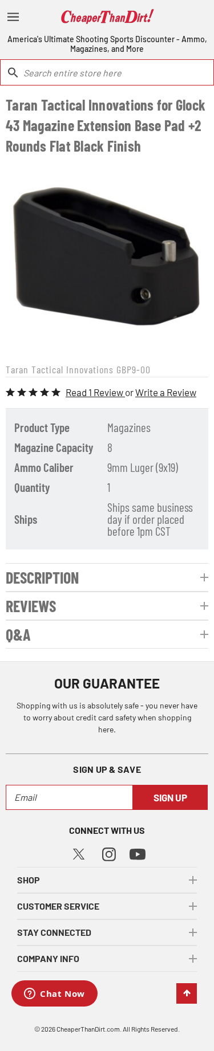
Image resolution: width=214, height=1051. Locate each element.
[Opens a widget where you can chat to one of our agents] (54, 994)
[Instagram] (109, 853)
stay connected (54, 932)
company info (48, 958)
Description (42, 577)
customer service (58, 906)
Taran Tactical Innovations (60, 369)
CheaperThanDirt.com (88, 1029)
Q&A (18, 634)
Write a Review (165, 392)
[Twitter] (78, 852)
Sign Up (170, 797)
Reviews (31, 606)
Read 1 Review (95, 392)
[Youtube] (138, 853)
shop (28, 879)
